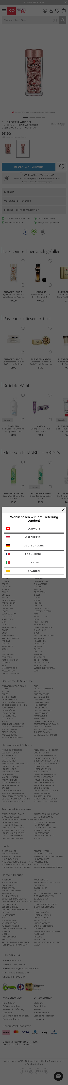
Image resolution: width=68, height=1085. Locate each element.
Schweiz (34, 528)
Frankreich (34, 554)
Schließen (63, 510)
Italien (34, 562)
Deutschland (34, 545)
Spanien (34, 571)
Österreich (34, 537)
